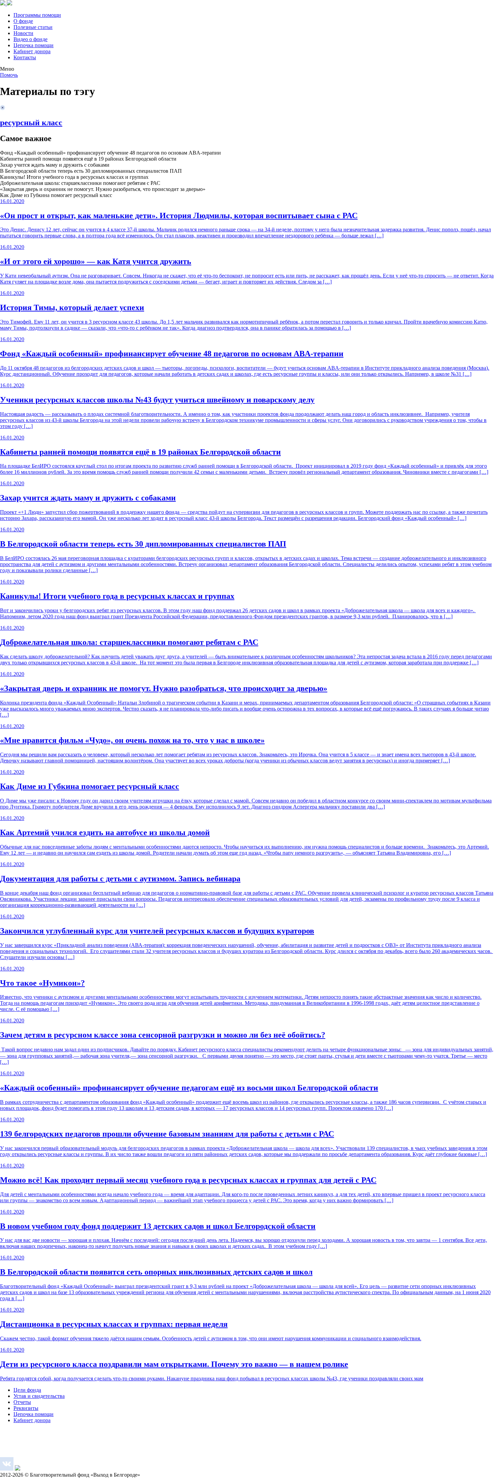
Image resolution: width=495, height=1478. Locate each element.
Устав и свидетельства (39, 1396)
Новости (23, 33)
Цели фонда (27, 1390)
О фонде (23, 21)
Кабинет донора (32, 51)
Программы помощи (37, 15)
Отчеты (22, 1402)
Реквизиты (25, 1408)
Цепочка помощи (33, 45)
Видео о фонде (30, 39)
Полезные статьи (33, 27)
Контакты (24, 57)
